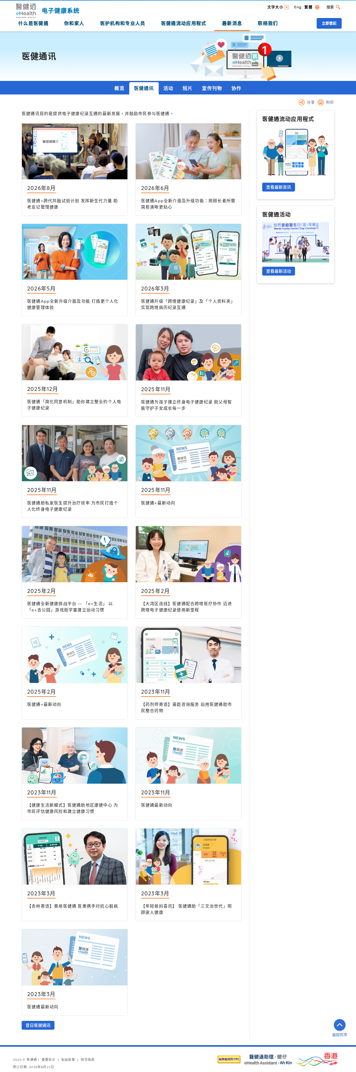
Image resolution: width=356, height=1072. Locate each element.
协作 (236, 88)
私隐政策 (68, 1060)
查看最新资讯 (278, 187)
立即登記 (329, 23)
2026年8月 (41, 187)
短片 (188, 88)
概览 (119, 88)
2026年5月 (41, 288)
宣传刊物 (212, 88)
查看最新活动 (278, 271)
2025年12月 (42, 388)
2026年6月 (155, 187)
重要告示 (49, 1060)
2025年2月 (41, 590)
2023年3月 (41, 893)
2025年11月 (156, 389)
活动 (168, 88)
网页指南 (88, 1060)
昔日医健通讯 (38, 1025)
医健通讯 (144, 88)
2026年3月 (155, 288)
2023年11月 (156, 691)
